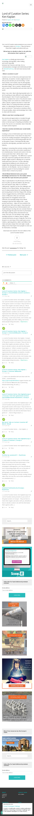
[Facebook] (3, 25)
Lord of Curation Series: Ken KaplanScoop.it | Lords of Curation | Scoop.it (16, 439)
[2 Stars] (12, 248)
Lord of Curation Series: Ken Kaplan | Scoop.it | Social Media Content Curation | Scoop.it (16, 292)
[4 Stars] (14, 248)
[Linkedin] (6, 25)
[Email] (13, 25)
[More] (23, 25)
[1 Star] (10, 248)
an (7, 59)
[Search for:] (17, 520)
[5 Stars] (16, 248)
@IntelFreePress (9, 69)
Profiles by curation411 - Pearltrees (14, 455)
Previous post (12, 255)
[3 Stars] (13, 248)
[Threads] (19, 25)
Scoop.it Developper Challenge (11, 806)
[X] (16, 25)
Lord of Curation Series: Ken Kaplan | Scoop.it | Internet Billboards (14, 370)
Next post (23, 255)
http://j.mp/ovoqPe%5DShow (10, 380)
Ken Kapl (4, 59)
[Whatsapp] (10, 25)
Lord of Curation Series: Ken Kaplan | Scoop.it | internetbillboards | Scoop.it (15, 332)
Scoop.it (18, 20)
